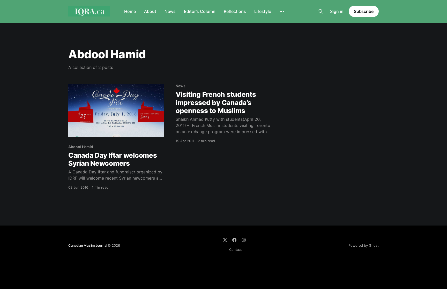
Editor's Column (199, 11)
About (150, 11)
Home (130, 11)
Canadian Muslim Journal (88, 245)
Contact (235, 249)
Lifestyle (262, 11)
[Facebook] (234, 240)
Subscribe (364, 11)
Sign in (337, 11)
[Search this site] (321, 11)
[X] (225, 240)
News (170, 11)
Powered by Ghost (363, 245)
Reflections (235, 11)
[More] (282, 11)
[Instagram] (244, 240)
